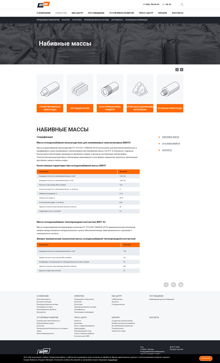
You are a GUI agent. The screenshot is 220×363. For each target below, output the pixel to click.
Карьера (162, 13)
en (167, 4)
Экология (40, 326)
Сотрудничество (118, 304)
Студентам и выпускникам (122, 321)
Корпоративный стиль (83, 331)
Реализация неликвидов (136, 20)
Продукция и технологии (48, 20)
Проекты (115, 302)
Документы (41, 312)
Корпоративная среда (45, 323)
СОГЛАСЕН (205, 358)
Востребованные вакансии (122, 326)
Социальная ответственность (48, 321)
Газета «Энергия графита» (84, 333)
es (170, 4)
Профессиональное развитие (123, 323)
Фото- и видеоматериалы (84, 326)
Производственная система (96, 20)
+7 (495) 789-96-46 (151, 4)
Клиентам (61, 13)
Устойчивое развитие (121, 13)
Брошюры (78, 323)
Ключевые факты (170, 137)
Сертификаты (117, 20)
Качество (66, 20)
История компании (44, 302)
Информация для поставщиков (161, 299)
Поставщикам (96, 13)
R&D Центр (77, 13)
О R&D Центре (117, 299)
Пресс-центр (146, 13)
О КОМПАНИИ (44, 13)
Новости (77, 321)
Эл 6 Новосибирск (171, 144)
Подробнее (112, 360)
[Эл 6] (43, 4)
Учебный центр (118, 328)
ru (163, 4)
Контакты (177, 13)
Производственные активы (47, 304)
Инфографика (79, 328)
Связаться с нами (118, 331)
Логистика (77, 20)
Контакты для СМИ (81, 336)
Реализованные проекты (46, 309)
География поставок (45, 307)
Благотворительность (45, 333)
